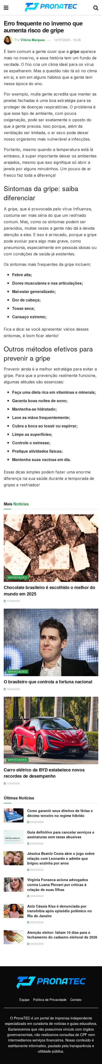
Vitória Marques (33, 39)
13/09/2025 (13, 601)
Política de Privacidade (49, 999)
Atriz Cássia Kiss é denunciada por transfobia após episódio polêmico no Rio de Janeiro (59, 911)
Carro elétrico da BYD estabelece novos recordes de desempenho (44, 773)
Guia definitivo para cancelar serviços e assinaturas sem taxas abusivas (60, 835)
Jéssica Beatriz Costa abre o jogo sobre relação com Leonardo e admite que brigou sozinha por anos (61, 858)
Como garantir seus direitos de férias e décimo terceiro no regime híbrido (60, 813)
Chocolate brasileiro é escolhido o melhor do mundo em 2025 (49, 590)
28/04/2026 (36, 922)
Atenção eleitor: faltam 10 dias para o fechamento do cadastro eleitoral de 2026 (62, 935)
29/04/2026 (36, 822)
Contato (75, 999)
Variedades (17, 577)
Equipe (24, 999)
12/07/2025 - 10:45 (67, 39)
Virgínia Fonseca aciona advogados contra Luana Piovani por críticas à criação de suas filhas (57, 884)
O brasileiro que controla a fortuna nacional (48, 681)
